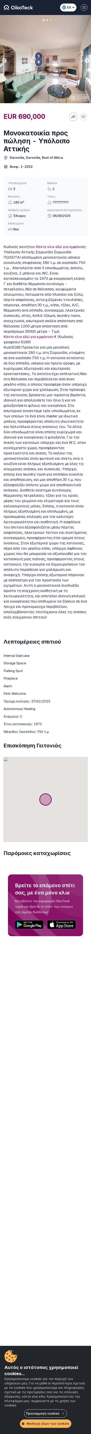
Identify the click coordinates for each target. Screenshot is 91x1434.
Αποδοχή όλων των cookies (48, 1423)
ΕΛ (69, 7)
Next (86, 60)
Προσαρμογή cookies (42, 1413)
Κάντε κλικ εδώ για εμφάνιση (61, 247)
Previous (4, 60)
